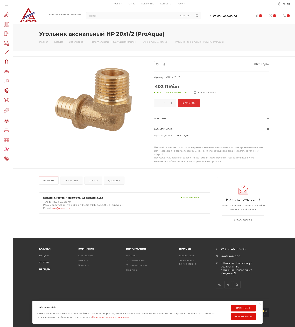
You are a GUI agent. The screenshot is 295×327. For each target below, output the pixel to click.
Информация (136, 248)
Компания (86, 248)
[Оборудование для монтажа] (7, 100)
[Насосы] (7, 91)
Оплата (93, 180)
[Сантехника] (7, 131)
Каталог (45, 248)
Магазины (132, 255)
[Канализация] (7, 34)
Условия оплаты (135, 260)
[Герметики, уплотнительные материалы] (7, 53)
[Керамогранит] (7, 149)
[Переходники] (7, 110)
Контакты (83, 265)
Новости (83, 260)
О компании (85, 255)
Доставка (114, 180)
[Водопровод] (7, 15)
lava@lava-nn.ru (61, 208)
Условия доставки (136, 265)
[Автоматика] (7, 43)
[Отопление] (7, 24)
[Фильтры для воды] (7, 140)
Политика (132, 269)
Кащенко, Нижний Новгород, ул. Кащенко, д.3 (73, 197)
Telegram (228, 284)
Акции (44, 255)
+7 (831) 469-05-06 (225, 16)
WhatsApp (237, 284)
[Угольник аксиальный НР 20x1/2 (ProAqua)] (93, 99)
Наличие (48, 180)
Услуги (44, 262)
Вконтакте (219, 284)
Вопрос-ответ (187, 255)
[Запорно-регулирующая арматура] (7, 72)
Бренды (45, 269)
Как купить (72, 180)
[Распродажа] (7, 159)
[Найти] (197, 15)
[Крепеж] (7, 81)
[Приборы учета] (7, 121)
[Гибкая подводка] (7, 62)
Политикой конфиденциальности (111, 317)
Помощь (185, 248)
